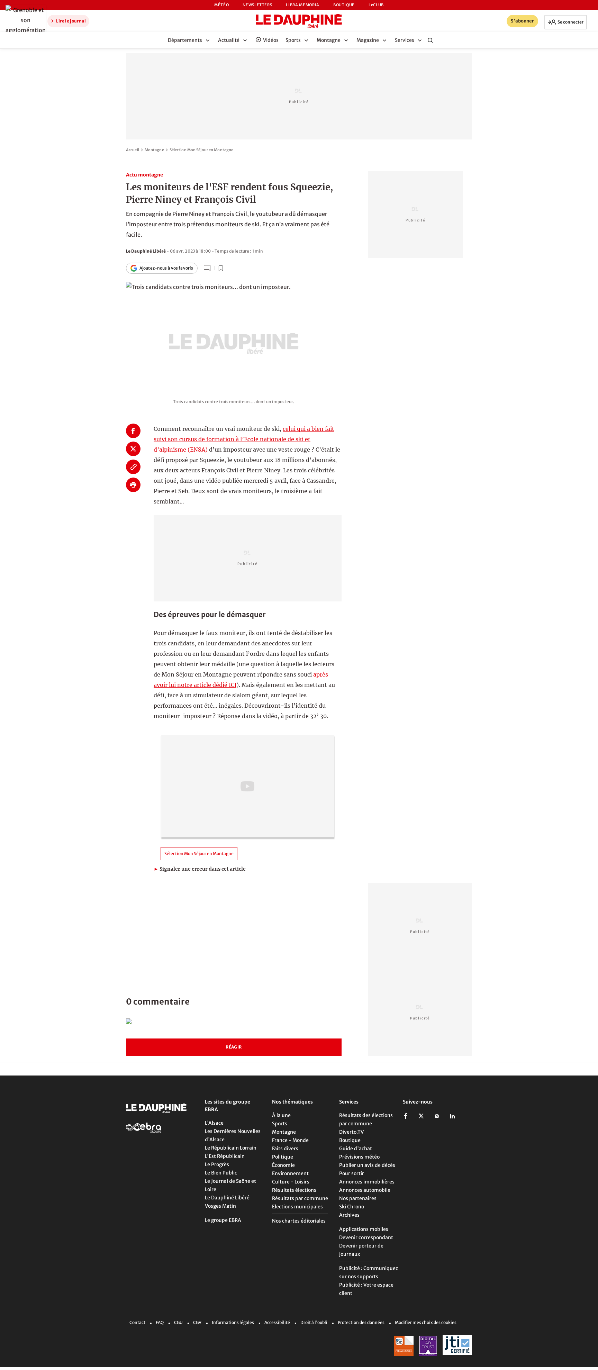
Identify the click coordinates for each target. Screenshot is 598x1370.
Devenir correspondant (366, 1237)
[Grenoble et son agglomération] (24, 20)
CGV (197, 1322)
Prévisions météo (359, 1157)
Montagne (154, 149)
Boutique (344, 4)
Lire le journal (70, 21)
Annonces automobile (364, 1190)
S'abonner (522, 21)
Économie (283, 1165)
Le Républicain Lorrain (230, 1148)
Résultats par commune (300, 1198)
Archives (349, 1215)
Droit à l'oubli (313, 1322)
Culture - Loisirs (290, 1182)
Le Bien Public (221, 1173)
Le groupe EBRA (223, 1220)
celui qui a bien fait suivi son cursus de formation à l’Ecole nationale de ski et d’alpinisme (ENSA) (244, 439)
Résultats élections (294, 1190)
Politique (282, 1157)
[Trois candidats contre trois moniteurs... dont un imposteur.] (234, 335)
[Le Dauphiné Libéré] (299, 21)
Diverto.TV (351, 1132)
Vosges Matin (220, 1206)
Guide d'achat (355, 1148)
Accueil (132, 149)
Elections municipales (297, 1207)
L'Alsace (214, 1123)
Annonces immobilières (367, 1182)
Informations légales (233, 1322)
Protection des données (361, 1322)
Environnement (290, 1173)
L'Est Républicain (225, 1156)
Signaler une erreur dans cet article (200, 869)
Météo (221, 4)
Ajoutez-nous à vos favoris (166, 268)
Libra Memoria (302, 4)
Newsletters (257, 4)
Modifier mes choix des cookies (425, 1322)
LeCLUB (376, 4)
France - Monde (290, 1140)
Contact (137, 1322)
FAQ (160, 1322)
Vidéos (271, 40)
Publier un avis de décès (367, 1165)
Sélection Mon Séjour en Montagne (202, 149)
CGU (178, 1322)
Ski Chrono (351, 1207)
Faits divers (285, 1148)
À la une (281, 1115)
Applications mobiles (363, 1229)
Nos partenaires (358, 1198)
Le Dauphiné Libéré (227, 1198)
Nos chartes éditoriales (299, 1221)
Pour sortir (351, 1173)
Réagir (234, 1047)
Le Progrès (217, 1164)
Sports (279, 1124)
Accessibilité (277, 1322)
